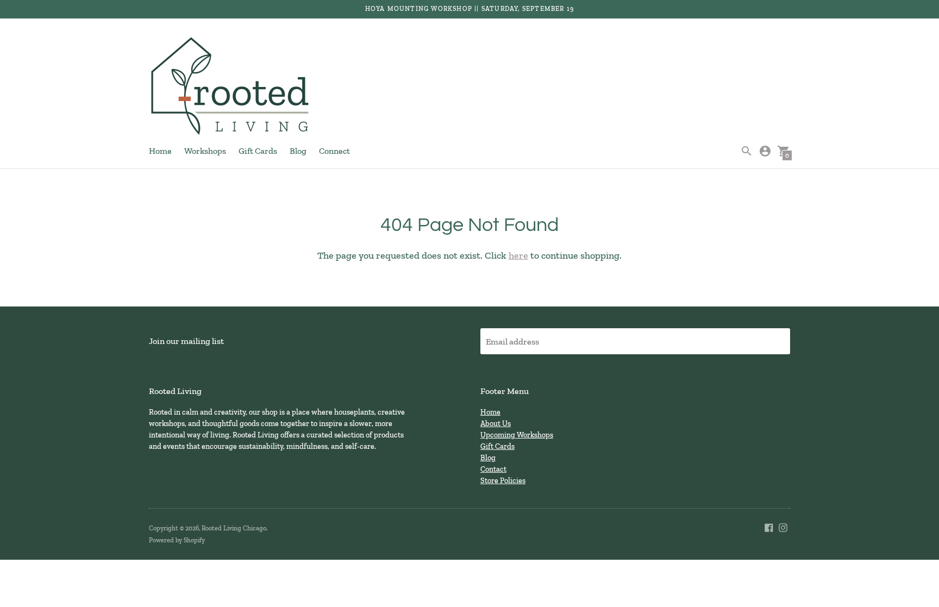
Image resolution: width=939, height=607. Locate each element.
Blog (298, 151)
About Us (495, 423)
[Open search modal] (746, 151)
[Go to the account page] (765, 151)
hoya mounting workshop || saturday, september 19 (469, 8)
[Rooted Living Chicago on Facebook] (769, 526)
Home (160, 151)
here (518, 255)
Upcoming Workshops (516, 435)
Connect (334, 151)
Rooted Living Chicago (234, 528)
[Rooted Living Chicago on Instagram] (783, 526)
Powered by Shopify (177, 540)
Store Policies (502, 480)
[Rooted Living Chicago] (230, 87)
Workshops (205, 151)
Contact (493, 469)
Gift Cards (258, 151)
